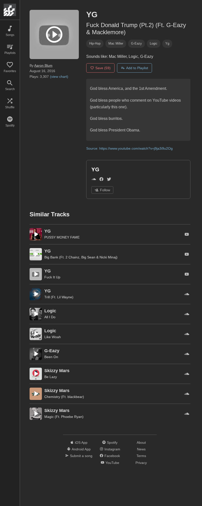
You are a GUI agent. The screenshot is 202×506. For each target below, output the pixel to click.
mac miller (115, 43)
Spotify (112, 442)
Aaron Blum (43, 65)
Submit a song (81, 456)
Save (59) (103, 68)
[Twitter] (109, 180)
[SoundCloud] (93, 180)
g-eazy (136, 43)
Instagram (112, 449)
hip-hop (95, 43)
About (141, 442)
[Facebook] (101, 180)
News (141, 449)
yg (167, 43)
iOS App (81, 442)
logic (153, 43)
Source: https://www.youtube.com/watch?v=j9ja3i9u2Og (129, 148)
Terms (141, 456)
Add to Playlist (137, 68)
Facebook (112, 456)
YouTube (112, 463)
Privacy (141, 463)
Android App (81, 449)
